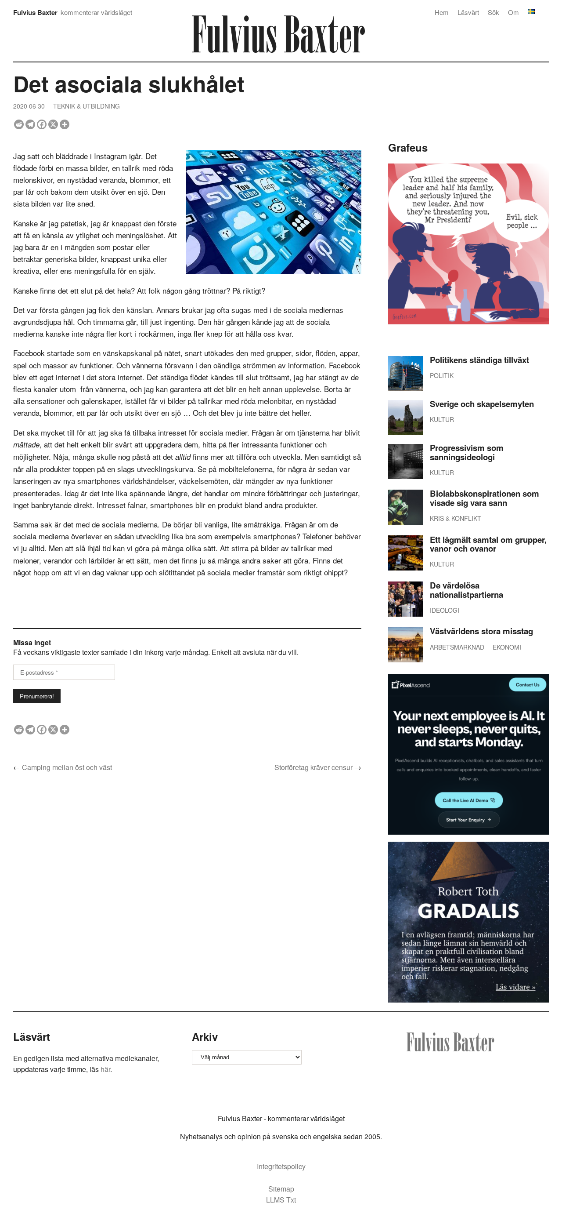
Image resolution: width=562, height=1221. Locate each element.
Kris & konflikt (455, 518)
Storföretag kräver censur (313, 767)
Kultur (442, 419)
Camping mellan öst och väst (67, 767)
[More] (64, 124)
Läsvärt (468, 12)
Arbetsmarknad (457, 647)
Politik (442, 375)
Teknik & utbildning (86, 106)
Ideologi (444, 610)
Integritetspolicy (281, 1166)
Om (513, 12)
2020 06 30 (29, 106)
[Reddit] (19, 124)
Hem (442, 12)
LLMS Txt (281, 1200)
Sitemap (281, 1189)
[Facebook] (42, 124)
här (105, 1069)
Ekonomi (507, 647)
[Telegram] (30, 124)
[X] (53, 124)
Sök (493, 12)
